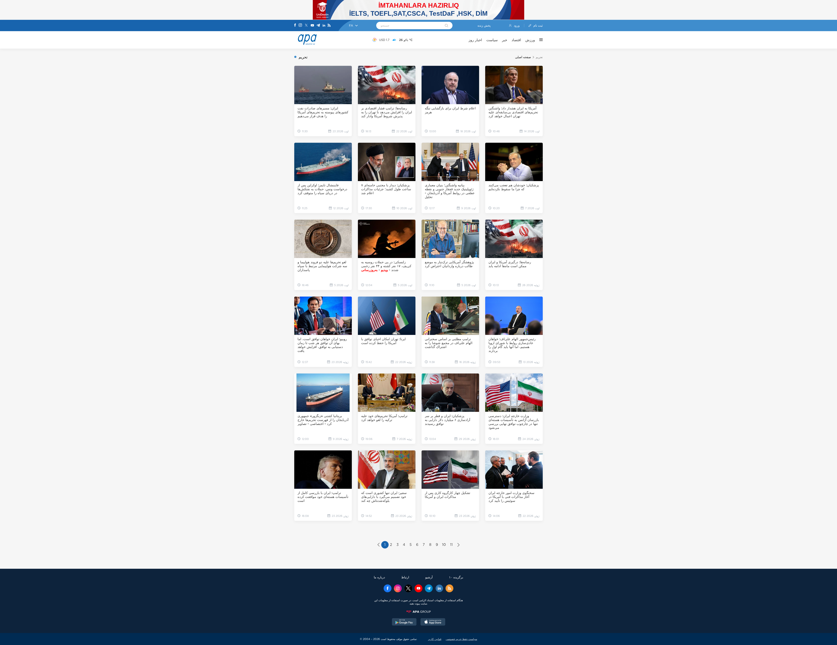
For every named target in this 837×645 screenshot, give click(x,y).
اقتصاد (516, 40)
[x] (408, 588)
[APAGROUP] (418, 612)
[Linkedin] (324, 26)
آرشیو (429, 577)
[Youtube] (312, 26)
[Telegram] (318, 26)
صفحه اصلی (523, 57)
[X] (306, 26)
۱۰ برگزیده (456, 577)
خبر (504, 40)
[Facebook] (295, 25)
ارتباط (405, 577)
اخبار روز (475, 40)
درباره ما (379, 577)
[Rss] (329, 26)
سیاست (492, 40)
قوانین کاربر (434, 639)
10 (444, 545)
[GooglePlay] (404, 622)
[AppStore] (432, 622)
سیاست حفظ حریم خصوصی (461, 639)
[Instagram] (300, 25)
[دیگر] (539, 39)
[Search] (446, 26)
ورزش (530, 40)
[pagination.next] (458, 545)
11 (451, 545)
